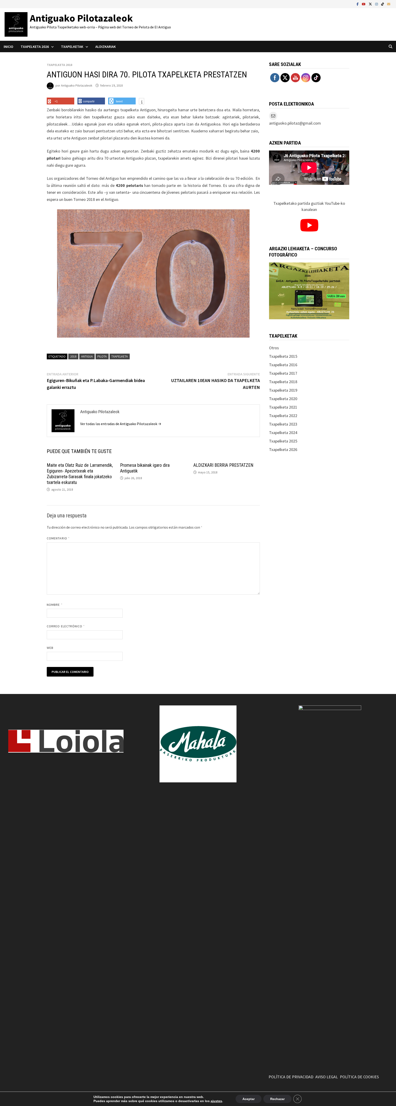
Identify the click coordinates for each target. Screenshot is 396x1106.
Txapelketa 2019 (283, 390)
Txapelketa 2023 (283, 424)
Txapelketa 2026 (283, 449)
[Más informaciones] (141, 101)
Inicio (8, 46)
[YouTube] (364, 3)
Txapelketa (119, 356)
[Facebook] (358, 3)
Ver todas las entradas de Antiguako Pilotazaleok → (120, 423)
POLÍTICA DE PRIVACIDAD (291, 1076)
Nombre (55, 605)
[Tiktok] (383, 3)
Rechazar (277, 1099)
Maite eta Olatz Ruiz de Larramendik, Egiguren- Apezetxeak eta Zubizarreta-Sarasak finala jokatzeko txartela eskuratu (80, 473)
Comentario (58, 538)
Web (50, 648)
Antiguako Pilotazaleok (81, 18)
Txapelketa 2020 (283, 398)
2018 (73, 356)
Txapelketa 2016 (283, 364)
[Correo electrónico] (388, 3)
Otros (274, 347)
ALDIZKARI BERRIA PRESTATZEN (223, 465)
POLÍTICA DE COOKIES (359, 1076)
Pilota (102, 356)
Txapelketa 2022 (283, 415)
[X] (371, 3)
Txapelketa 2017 (283, 373)
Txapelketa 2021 (283, 407)
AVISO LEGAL (326, 1076)
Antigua (87, 356)
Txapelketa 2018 (59, 65)
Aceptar (248, 1099)
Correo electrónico (66, 626)
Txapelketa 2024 (283, 432)
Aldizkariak (105, 46)
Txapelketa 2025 (283, 441)
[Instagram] (377, 3)
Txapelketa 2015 (283, 356)
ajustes (216, 1101)
